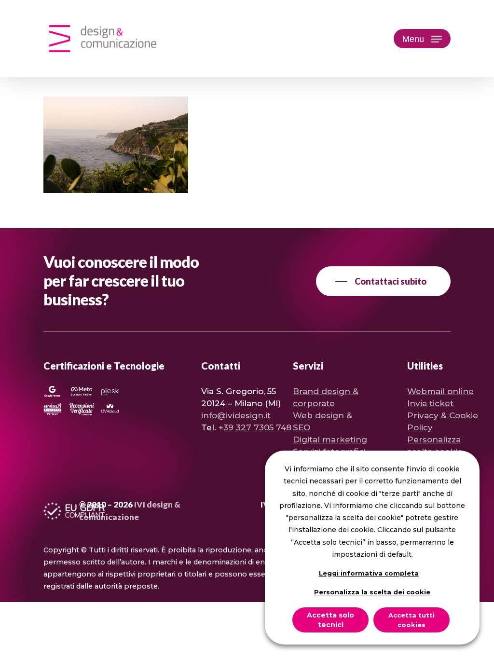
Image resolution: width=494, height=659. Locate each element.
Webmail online (440, 391)
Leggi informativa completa (369, 573)
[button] (422, 39)
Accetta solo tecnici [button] (330, 620)
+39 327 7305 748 (255, 427)
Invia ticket (430, 403)
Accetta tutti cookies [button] (411, 620)
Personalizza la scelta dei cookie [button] (372, 592)
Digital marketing (330, 439)
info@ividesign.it (236, 415)
